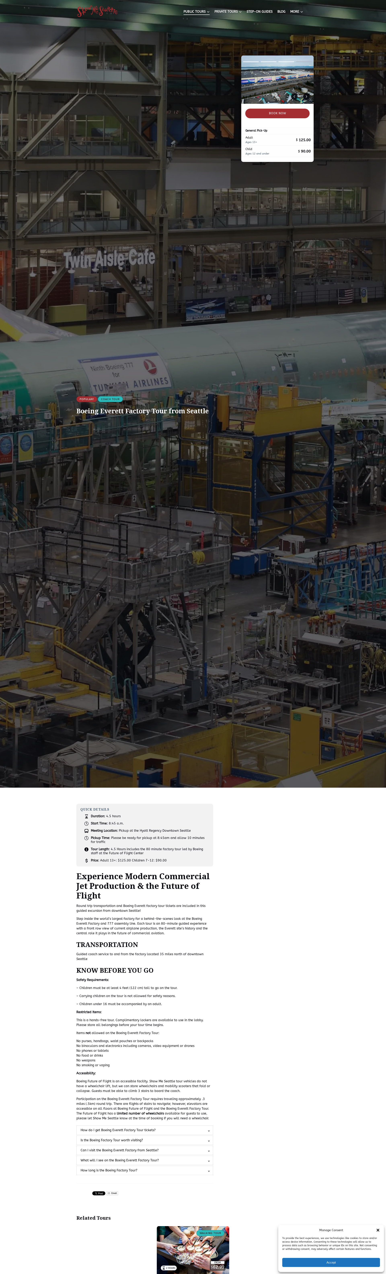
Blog (281, 11)
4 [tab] (304, 61)
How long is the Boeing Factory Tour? (109, 1170)
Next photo (306, 96)
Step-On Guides (260, 11)
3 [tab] (286, 61)
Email (114, 1193)
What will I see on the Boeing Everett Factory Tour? (120, 1160)
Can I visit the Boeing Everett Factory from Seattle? (120, 1150)
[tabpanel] (277, 80)
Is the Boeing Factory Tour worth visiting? (112, 1140)
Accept (331, 1262)
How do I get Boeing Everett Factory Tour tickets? (118, 1130)
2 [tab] (268, 61)
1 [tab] (251, 61)
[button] (378, 1230)
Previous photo (294, 96)
